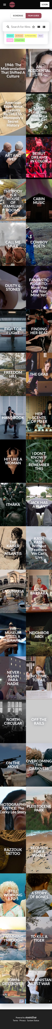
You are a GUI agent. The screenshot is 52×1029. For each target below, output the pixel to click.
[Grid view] (38, 26)
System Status (33, 1020)
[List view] (43, 26)
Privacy (22, 1020)
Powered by (20, 1018)
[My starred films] (33, 26)
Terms (15, 1020)
